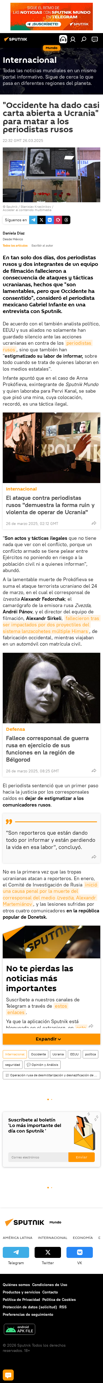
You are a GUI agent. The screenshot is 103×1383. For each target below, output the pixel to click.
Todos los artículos (15, 245)
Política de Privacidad (21, 1299)
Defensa (15, 729)
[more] (93, 523)
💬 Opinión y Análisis (42, 1065)
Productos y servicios (21, 1292)
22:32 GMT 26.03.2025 (23, 140)
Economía (83, 1237)
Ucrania (58, 1054)
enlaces (15, 1012)
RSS (63, 1306)
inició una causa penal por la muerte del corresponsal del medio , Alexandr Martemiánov (51, 894)
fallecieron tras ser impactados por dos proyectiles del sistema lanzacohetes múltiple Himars (52, 624)
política (90, 1054)
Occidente (38, 1054)
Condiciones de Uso (49, 1284)
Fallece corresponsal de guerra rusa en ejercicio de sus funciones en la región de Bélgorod (47, 748)
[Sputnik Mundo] (16, 41)
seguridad (12, 1065)
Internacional (21, 489)
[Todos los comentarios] (8, 1375)
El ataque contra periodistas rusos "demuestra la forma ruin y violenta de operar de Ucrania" (50, 505)
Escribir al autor (42, 245)
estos (61, 1006)
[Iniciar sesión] (72, 39)
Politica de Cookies (59, 1299)
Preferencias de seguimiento (28, 1314)
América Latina (17, 1237)
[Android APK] (19, 1330)
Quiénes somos (16, 1284)
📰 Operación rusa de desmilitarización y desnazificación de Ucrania (52, 1075)
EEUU (74, 1054)
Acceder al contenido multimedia (27, 210)
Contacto (50, 1292)
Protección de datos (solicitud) (30, 1306)
